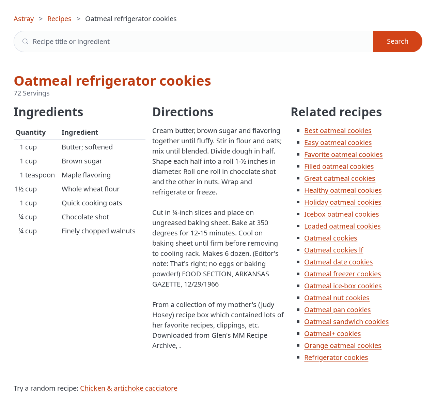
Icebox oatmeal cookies (341, 214)
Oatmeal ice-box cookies (343, 285)
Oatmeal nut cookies (337, 297)
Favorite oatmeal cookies (343, 154)
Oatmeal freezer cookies (342, 273)
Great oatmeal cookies (339, 178)
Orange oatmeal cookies (343, 345)
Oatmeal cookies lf (333, 250)
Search (397, 41)
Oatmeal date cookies (338, 261)
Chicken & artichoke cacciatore (128, 388)
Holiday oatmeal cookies (343, 202)
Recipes (59, 18)
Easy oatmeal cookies (338, 142)
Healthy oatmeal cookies (343, 190)
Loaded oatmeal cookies (342, 226)
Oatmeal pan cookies (337, 309)
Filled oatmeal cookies (339, 166)
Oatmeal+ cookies (332, 333)
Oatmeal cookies (330, 238)
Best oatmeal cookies (338, 130)
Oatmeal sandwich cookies (346, 321)
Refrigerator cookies (336, 357)
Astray (24, 18)
